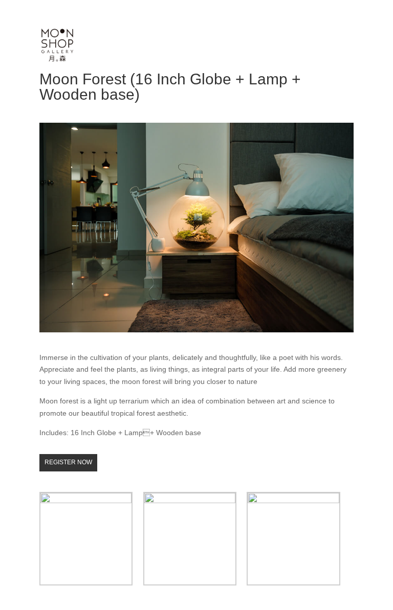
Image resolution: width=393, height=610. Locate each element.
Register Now (68, 462)
